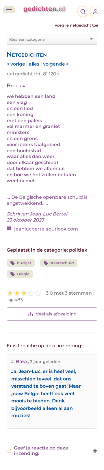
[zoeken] (82, 11)
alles (34, 64)
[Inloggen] (95, 11)
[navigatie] (9, 9)
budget (24, 263)
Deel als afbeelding (56, 314)
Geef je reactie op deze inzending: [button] (41, 450)
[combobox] (48, 39)
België (23, 274)
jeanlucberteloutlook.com (46, 229)
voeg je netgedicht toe (76, 25)
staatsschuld (62, 263)
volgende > (56, 64)
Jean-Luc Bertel (48, 214)
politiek (78, 250)
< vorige (16, 64)
